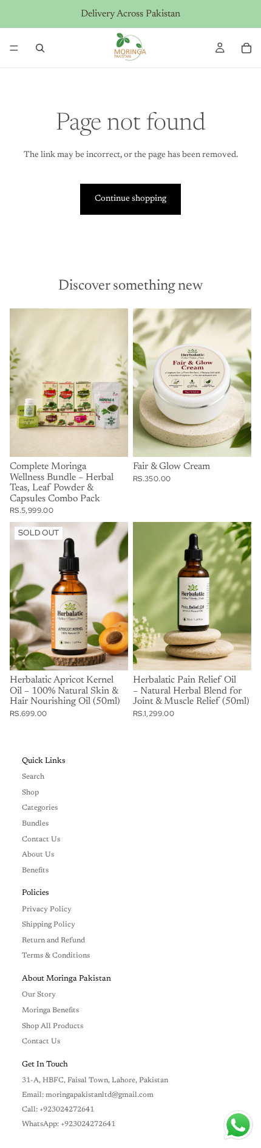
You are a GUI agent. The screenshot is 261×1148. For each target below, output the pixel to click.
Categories (40, 808)
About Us (38, 854)
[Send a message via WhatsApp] (238, 1125)
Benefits (35, 870)
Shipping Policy (48, 924)
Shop (30, 792)
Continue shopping (130, 199)
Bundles (35, 823)
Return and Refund (53, 940)
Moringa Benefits (50, 1010)
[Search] (40, 48)
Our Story (39, 994)
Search (33, 777)
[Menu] (14, 48)
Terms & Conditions (56, 955)
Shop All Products (52, 1026)
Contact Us (41, 839)
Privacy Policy (47, 909)
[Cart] (246, 48)
